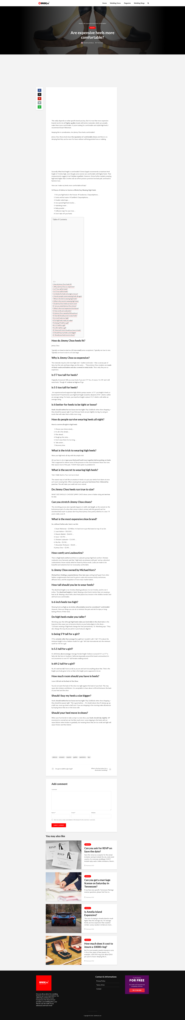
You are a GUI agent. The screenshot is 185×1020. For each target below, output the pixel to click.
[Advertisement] (92, 70)
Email (73, 812)
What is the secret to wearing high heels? (66, 301)
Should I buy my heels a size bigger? (65, 333)
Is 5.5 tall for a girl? (59, 325)
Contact (98, 989)
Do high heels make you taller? (63, 320)
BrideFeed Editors (89, 43)
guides (75, 757)
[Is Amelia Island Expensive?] (63, 918)
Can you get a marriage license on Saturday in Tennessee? (97, 883)
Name (54, 812)
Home (104, 3)
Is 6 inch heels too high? (61, 318)
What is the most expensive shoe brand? (66, 308)
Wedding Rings (139, 3)
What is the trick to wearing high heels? (65, 299)
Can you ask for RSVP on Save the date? (98, 850)
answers (61, 757)
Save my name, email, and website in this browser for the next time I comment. (74, 819)
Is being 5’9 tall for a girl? (61, 323)
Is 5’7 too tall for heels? (61, 289)
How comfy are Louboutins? (62, 311)
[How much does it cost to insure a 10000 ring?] (63, 950)
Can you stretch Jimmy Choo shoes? (65, 306)
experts (69, 757)
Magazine (127, 3)
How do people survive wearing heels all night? (68, 296)
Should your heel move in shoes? (65, 335)
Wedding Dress (115, 3)
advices (55, 757)
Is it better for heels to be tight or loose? (66, 294)
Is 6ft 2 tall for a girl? (60, 328)
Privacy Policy (100, 981)
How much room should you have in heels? (68, 330)
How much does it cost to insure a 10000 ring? (98, 945)
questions (83, 757)
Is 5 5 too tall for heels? (61, 291)
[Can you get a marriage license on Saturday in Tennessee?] (63, 886)
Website (93, 812)
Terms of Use (100, 985)
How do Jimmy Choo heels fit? (63, 284)
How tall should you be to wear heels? (65, 316)
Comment (54, 789)
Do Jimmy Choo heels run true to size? (65, 304)
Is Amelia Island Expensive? (93, 913)
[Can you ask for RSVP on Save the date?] (63, 855)
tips (89, 757)
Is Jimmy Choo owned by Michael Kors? (66, 313)
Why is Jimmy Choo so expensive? (64, 287)
